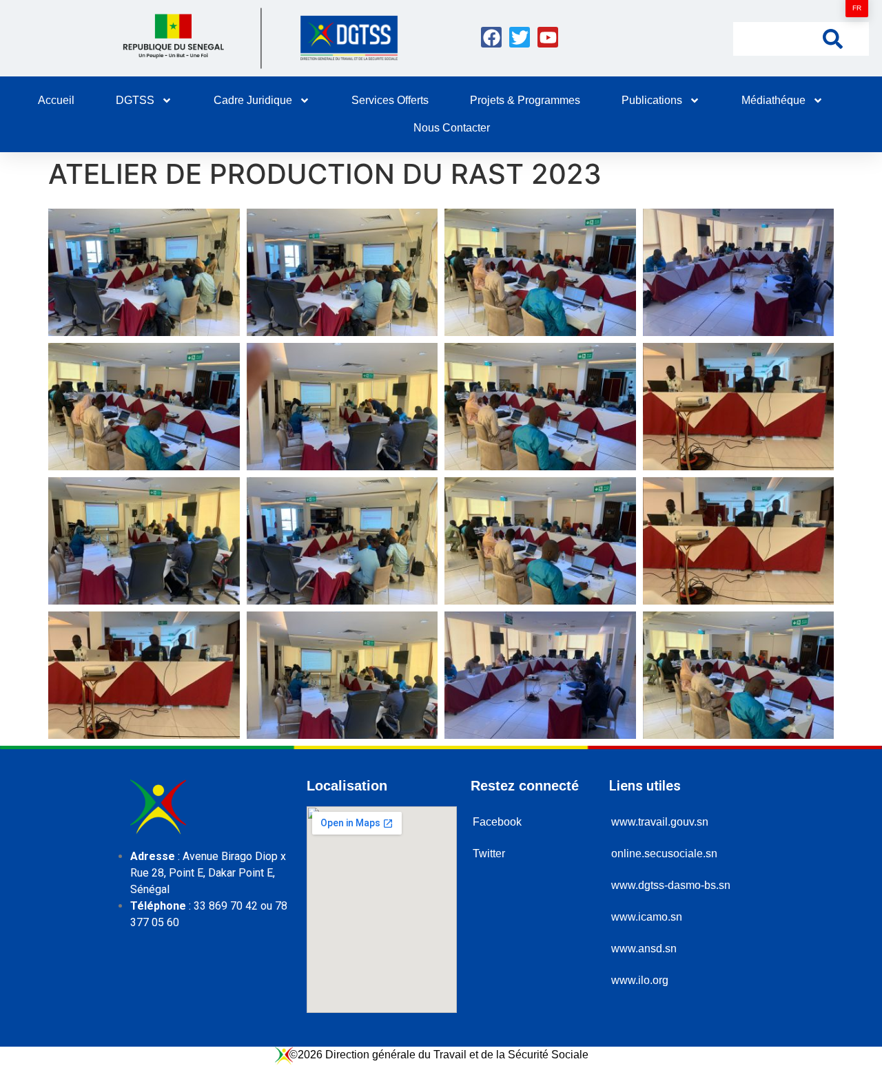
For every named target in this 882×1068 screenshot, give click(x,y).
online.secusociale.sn (664, 853)
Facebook (497, 822)
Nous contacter (451, 128)
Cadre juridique (253, 100)
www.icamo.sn (646, 917)
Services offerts (390, 100)
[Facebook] (491, 37)
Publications (652, 100)
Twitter (489, 853)
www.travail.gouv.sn (659, 822)
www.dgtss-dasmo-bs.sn (670, 885)
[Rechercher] (833, 38)
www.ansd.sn (644, 948)
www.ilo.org (639, 980)
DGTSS (135, 100)
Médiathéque (773, 100)
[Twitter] (519, 37)
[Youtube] (547, 37)
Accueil (56, 100)
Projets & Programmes (525, 100)
